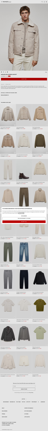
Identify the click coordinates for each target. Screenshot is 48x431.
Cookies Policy (21, 213)
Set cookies (24, 215)
